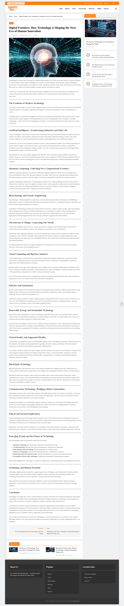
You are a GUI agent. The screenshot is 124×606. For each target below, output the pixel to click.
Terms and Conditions (89, 3)
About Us (106, 3)
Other (11, 23)
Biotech (67, 8)
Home (61, 8)
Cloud (74, 8)
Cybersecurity (82, 8)
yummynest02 (14, 35)
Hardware (92, 8)
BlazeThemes (76, 601)
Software (106, 8)
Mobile (99, 8)
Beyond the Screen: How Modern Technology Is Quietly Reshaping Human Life (66, 550)
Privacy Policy (99, 3)
